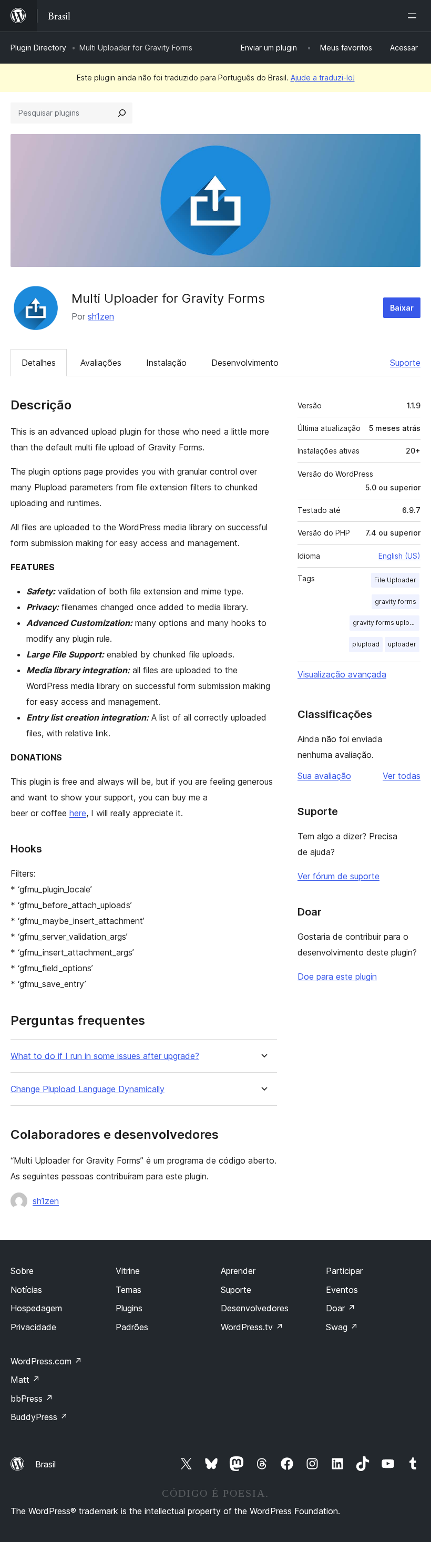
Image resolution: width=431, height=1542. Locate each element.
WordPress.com (46, 1361)
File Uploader (395, 580)
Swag (342, 1327)
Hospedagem (36, 1308)
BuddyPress (39, 1417)
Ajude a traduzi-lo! (323, 77)
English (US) (399, 555)
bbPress (32, 1398)
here (77, 813)
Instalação (166, 362)
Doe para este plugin (337, 976)
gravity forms (395, 601)
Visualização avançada (341, 674)
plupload (365, 644)
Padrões (132, 1327)
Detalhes (39, 362)
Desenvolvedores (255, 1308)
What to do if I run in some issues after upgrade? (105, 1056)
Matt (25, 1379)
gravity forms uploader (386, 622)
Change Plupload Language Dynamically (88, 1089)
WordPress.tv (252, 1327)
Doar (340, 1308)
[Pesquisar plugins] (121, 113)
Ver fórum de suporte (338, 876)
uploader (402, 644)
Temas (128, 1289)
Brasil (45, 1464)
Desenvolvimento (245, 362)
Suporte (405, 362)
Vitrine (128, 1271)
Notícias (26, 1289)
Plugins (129, 1308)
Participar (344, 1271)
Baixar (402, 307)
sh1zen (101, 316)
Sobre (22, 1271)
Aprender (238, 1271)
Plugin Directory (38, 47)
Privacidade (33, 1327)
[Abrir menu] (414, 16)
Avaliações (100, 362)
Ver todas (401, 775)
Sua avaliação (324, 775)
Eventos (342, 1289)
